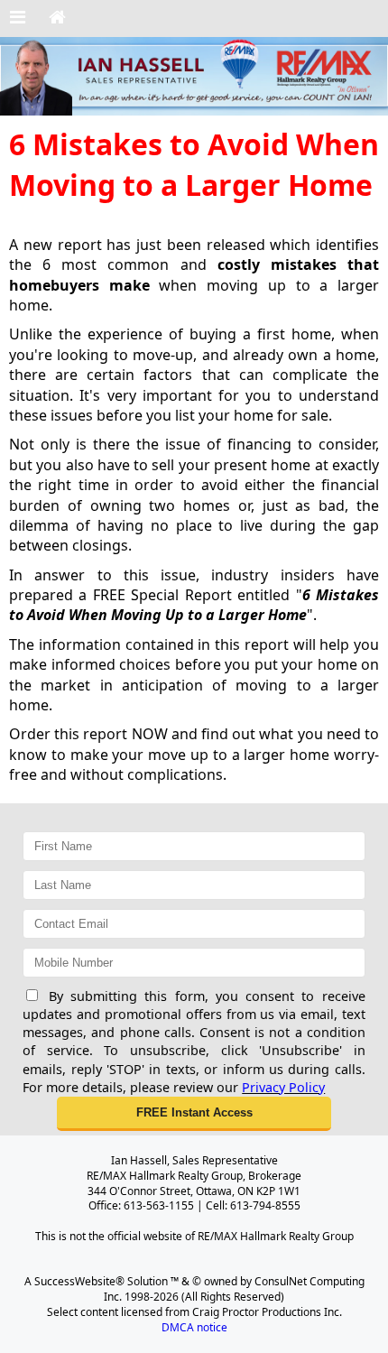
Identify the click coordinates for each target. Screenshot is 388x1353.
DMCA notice (194, 1327)
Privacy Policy (283, 1087)
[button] (194, 1114)
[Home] (57, 18)
